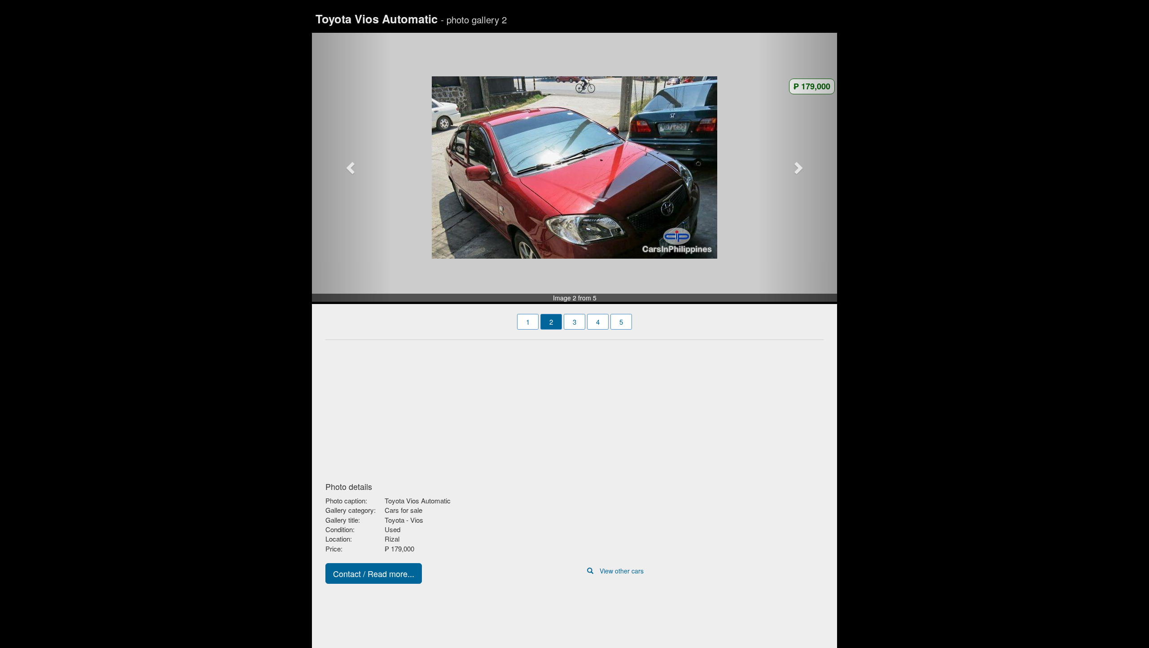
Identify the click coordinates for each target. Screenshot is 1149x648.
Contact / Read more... (373, 573)
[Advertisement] (574, 408)
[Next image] (798, 167)
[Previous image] (351, 167)
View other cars (622, 570)
